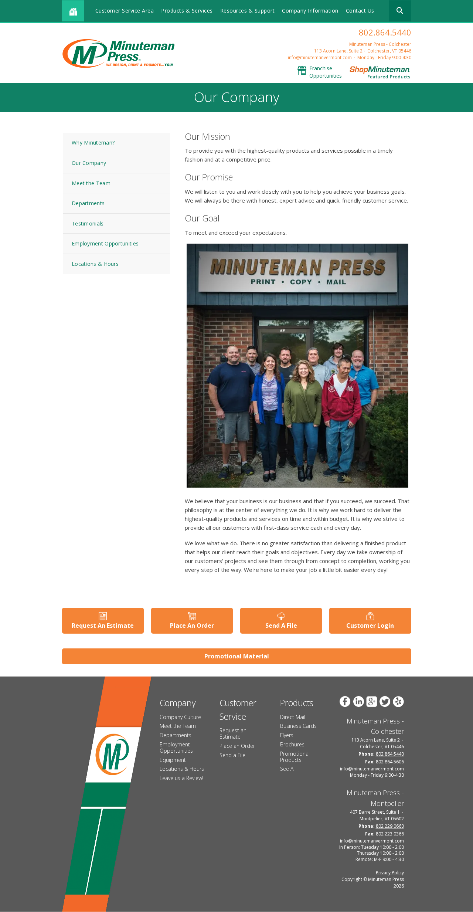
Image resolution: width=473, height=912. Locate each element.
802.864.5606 (390, 762)
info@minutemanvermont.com (320, 57)
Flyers (286, 735)
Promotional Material (236, 656)
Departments (88, 203)
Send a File (232, 755)
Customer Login (370, 625)
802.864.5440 (385, 32)
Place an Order (237, 745)
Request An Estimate (103, 625)
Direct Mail (292, 717)
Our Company (89, 162)
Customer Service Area (124, 10)
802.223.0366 (390, 834)
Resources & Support (247, 10)
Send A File (281, 625)
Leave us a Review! (181, 778)
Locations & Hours (95, 263)
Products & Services (187, 10)
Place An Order (192, 625)
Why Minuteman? (93, 142)
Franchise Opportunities (325, 72)
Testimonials (88, 223)
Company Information (310, 10)
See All (288, 768)
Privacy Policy (390, 872)
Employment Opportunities (105, 243)
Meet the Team (91, 183)
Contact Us (360, 10)
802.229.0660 (390, 826)
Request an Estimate (233, 733)
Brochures (292, 744)
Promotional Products (295, 756)
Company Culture (180, 717)
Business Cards (298, 725)
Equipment (173, 759)
